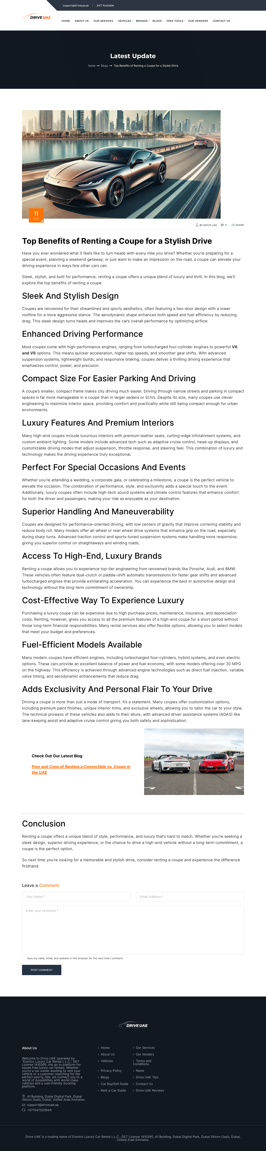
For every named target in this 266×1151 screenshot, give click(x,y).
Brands (142, 20)
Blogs (157, 20)
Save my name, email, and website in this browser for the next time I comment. (75, 958)
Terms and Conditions (142, 1062)
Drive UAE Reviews (150, 1090)
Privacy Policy (111, 1070)
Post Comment (42, 969)
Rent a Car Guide (113, 1090)
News (140, 1070)
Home (66, 20)
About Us (82, 20)
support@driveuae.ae (76, 5)
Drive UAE (210, 225)
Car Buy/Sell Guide (114, 1084)
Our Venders (198, 20)
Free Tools (174, 20)
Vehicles (124, 20)
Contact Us (221, 20)
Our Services (103, 20)
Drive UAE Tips (147, 1077)
